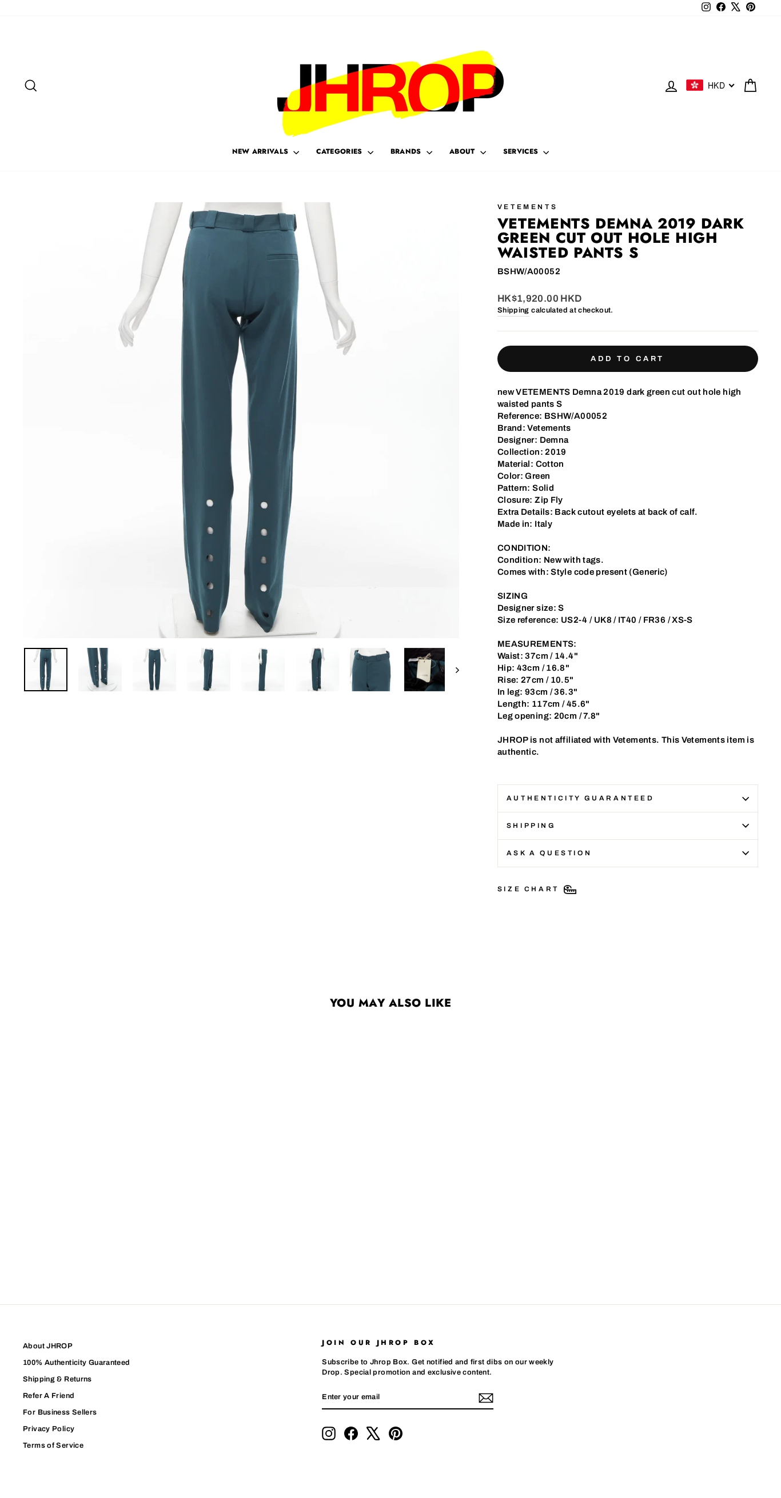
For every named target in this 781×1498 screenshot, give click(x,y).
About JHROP (48, 1346)
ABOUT (463, 151)
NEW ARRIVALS (261, 151)
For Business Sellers (60, 1412)
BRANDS (407, 151)
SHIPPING (531, 826)
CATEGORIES (340, 151)
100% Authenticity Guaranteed (76, 1363)
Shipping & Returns (57, 1379)
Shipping (513, 310)
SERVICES (522, 151)
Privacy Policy (48, 1429)
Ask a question (549, 853)
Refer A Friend (48, 1396)
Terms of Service (53, 1445)
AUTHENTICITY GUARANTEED (581, 798)
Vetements (527, 207)
